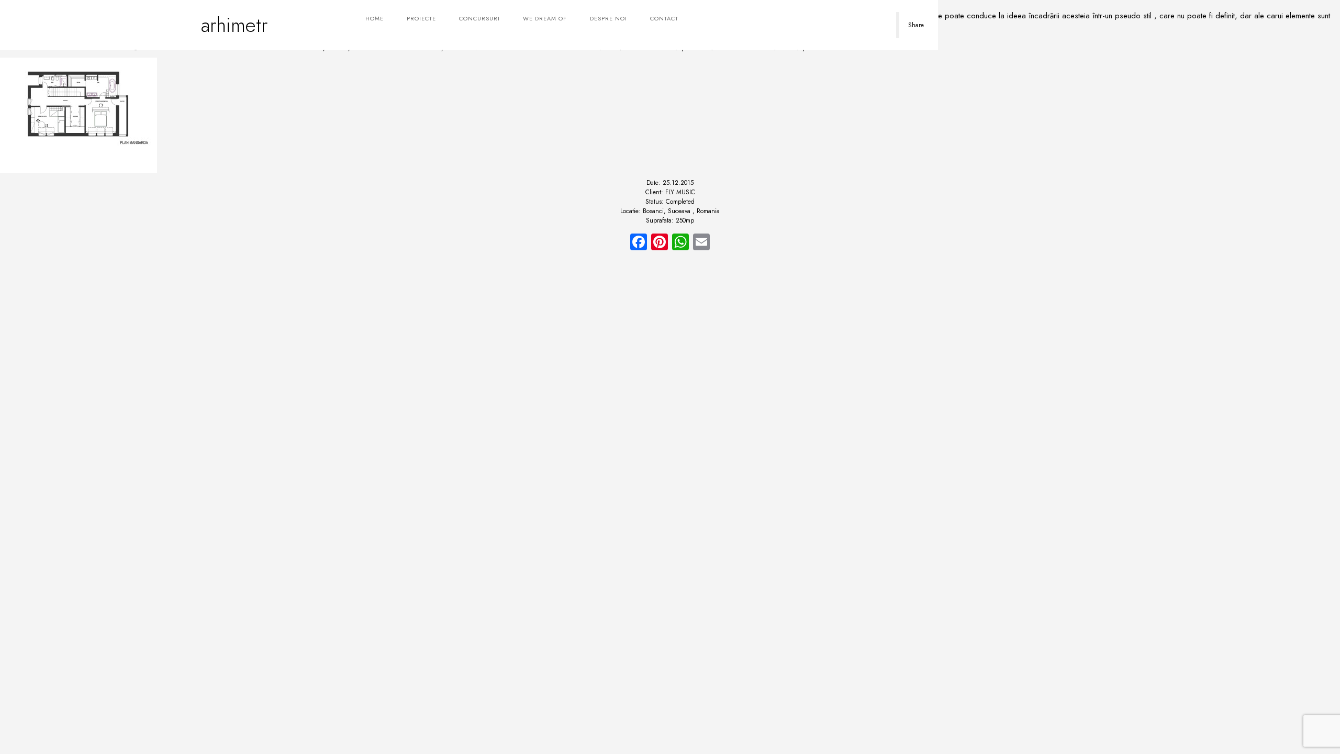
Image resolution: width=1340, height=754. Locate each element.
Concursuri (479, 18)
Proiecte (421, 18)
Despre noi (608, 18)
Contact (664, 18)
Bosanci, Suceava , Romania (681, 211)
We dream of (545, 18)
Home (374, 18)
